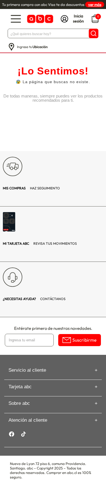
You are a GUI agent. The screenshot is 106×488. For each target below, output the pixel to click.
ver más (94, 4)
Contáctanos (34, 299)
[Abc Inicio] (39, 19)
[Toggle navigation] (16, 19)
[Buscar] (93, 33)
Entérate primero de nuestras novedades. (53, 328)
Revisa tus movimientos (40, 243)
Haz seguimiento (31, 188)
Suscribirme (84, 340)
